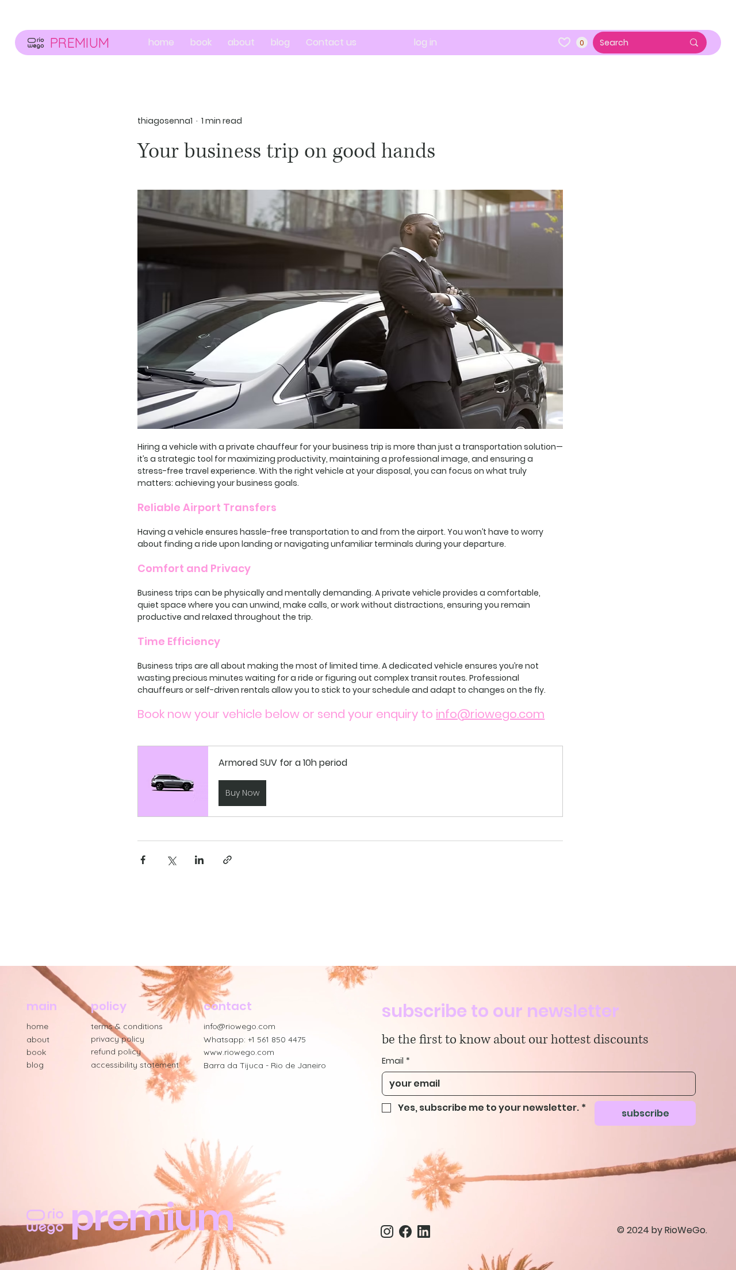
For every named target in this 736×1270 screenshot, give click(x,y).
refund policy (116, 1051)
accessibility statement (135, 1065)
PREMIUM (79, 42)
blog (35, 1065)
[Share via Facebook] (142, 859)
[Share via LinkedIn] (199, 859)
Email (396, 1061)
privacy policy (117, 1039)
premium (152, 1217)
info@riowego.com (239, 1026)
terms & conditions (127, 1026)
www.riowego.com (239, 1052)
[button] (582, 42)
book (36, 1052)
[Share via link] (227, 859)
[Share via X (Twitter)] (171, 859)
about (37, 1039)
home (37, 1026)
